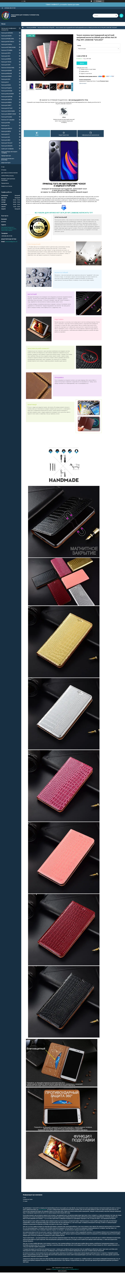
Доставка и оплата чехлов (9, 172)
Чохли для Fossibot (6, 117)
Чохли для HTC (5, 134)
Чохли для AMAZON (6, 146)
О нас (3, 167)
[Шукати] (116, 16)
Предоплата (5, 183)
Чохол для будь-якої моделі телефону (9, 152)
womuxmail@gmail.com (11, 241)
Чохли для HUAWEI (6, 70)
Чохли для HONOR (6, 76)
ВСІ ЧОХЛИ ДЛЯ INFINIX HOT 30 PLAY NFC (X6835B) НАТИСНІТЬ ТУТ (64, 213)
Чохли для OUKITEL (6, 99)
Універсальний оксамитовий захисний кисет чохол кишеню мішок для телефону (63, 121)
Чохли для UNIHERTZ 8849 (8, 114)
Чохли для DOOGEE (6, 90)
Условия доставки (27, 1199)
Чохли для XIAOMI (6, 35)
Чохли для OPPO (6, 53)
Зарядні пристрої (6, 155)
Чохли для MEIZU (6, 131)
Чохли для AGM (5, 137)
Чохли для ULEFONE (6, 96)
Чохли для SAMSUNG (7, 33)
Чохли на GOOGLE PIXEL (7, 67)
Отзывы (3, 170)
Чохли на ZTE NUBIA (6, 50)
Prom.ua (71, 1267)
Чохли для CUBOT (6, 105)
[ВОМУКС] (6, 15)
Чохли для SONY (6, 64)
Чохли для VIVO (5, 56)
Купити (82, 63)
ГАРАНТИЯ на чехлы (7, 175)
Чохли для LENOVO (6, 128)
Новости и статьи (6, 186)
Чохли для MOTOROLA (7, 41)
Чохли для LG (5, 82)
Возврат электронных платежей (8, 179)
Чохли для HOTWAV (6, 108)
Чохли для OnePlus (6, 44)
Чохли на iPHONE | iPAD (7, 38)
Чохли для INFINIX (31, 27)
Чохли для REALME (6, 73)
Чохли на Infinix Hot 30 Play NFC (46, 27)
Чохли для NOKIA (6, 85)
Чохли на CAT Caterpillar (7, 119)
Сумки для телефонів (7, 148)
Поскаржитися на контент (57, 1269)
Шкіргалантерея (5, 162)
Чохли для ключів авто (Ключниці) (7, 159)
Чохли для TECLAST (6, 143)
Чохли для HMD (5, 122)
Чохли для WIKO (5, 140)
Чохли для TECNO (6, 62)
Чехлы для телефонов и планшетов (8, 29)
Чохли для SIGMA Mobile (8, 111)
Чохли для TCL (5, 125)
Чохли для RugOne (6, 88)
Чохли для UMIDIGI (6, 102)
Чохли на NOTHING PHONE (8, 47)
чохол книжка (42, 1209)
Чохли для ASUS (5, 79)
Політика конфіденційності (72, 1269)
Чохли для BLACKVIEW (7, 93)
